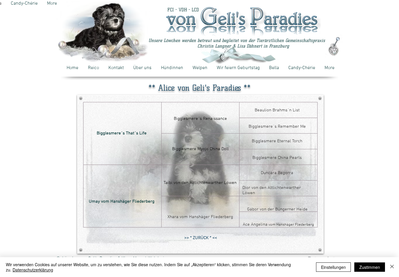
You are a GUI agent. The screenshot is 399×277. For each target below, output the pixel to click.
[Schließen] (391, 267)
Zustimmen (369, 267)
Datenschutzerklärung (33, 270)
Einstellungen (333, 267)
